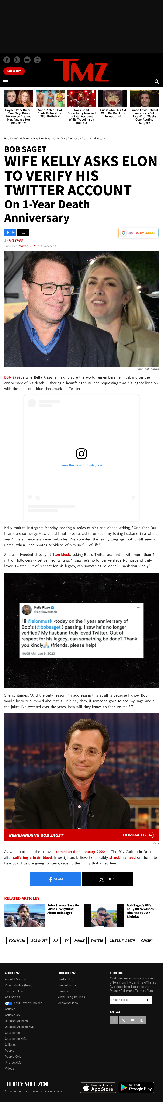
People (9, 1050)
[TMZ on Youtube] (27, 59)
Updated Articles (16, 1021)
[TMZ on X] (17, 59)
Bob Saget (39, 940)
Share (58, 879)
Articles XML (13, 1015)
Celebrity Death (122, 940)
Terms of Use (14, 991)
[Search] (157, 81)
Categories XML (16, 1038)
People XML (13, 1056)
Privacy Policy (119, 990)
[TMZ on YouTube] (132, 1020)
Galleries (11, 1044)
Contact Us (65, 979)
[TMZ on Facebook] (6, 59)
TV (66, 940)
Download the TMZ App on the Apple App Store (98, 1087)
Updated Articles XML (19, 1027)
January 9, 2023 (28, 246)
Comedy (147, 940)
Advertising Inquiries (71, 997)
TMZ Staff (15, 240)
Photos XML (13, 1062)
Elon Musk (17, 940)
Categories (12, 1032)
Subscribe (147, 1000)
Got (14, 71)
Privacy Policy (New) (18, 985)
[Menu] (6, 81)
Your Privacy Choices (27, 1003)
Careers (63, 991)
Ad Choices (12, 997)
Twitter (97, 940)
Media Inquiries (68, 1003)
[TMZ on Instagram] (37, 59)
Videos (9, 1068)
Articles (10, 1009)
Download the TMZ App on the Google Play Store (136, 1087)
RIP (55, 940)
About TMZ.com (16, 979)
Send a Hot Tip (67, 985)
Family (79, 940)
